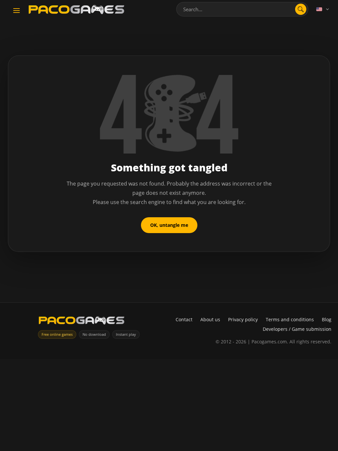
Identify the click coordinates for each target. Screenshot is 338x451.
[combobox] (242, 9)
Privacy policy (243, 319)
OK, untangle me (169, 225)
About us (210, 319)
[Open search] (300, 9)
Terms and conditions (290, 319)
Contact (184, 319)
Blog (326, 319)
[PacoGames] (81, 322)
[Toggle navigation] (16, 11)
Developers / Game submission (297, 329)
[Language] (323, 9)
